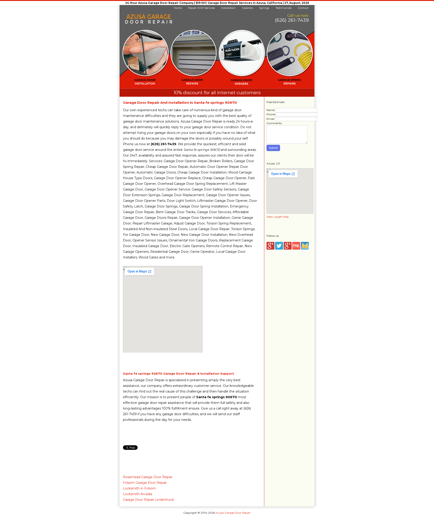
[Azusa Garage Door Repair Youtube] (288, 248)
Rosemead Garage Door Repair (147, 477)
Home (178, 8)
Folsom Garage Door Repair (145, 483)
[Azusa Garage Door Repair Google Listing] (270, 248)
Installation (228, 8)
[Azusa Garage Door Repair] (148, 22)
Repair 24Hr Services (201, 8)
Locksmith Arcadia (137, 494)
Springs (264, 8)
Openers (247, 8)
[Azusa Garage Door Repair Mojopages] (305, 248)
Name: (271, 110)
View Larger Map (278, 216)
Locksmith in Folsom (139, 488)
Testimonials (284, 8)
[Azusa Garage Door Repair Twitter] (279, 248)
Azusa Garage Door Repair (233, 512)
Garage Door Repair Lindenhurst (148, 500)
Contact (303, 8)
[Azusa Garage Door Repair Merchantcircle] (296, 248)
